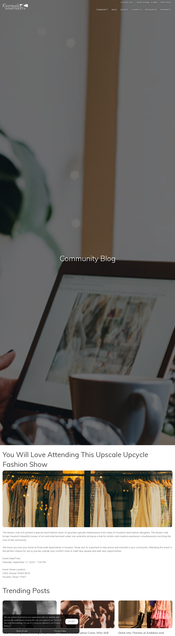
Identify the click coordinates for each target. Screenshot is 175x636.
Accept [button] (71, 621)
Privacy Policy (60, 631)
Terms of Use (21, 631)
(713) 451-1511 (126, 2)
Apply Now (165, 2)
